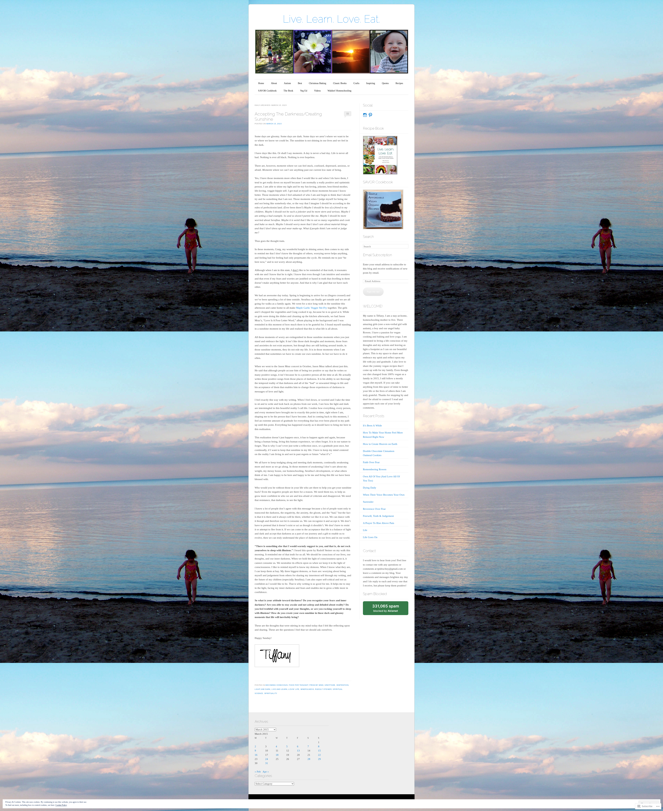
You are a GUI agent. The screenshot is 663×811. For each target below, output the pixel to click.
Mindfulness (307, 689)
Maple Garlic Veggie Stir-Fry (311, 307)
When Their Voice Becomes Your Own (384, 494)
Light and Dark (262, 689)
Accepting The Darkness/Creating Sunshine (288, 116)
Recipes (399, 83)
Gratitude (330, 685)
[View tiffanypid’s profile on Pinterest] (370, 115)
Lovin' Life (293, 689)
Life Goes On (370, 537)
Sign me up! (373, 291)
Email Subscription (377, 255)
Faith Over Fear (371, 462)
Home (261, 83)
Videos (317, 90)
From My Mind (316, 685)
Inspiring (370, 83)
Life (365, 530)
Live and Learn (279, 689)
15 (319, 750)
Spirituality (270, 693)
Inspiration (343, 685)
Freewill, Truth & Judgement (378, 516)
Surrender (368, 501)
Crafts (356, 83)
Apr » (266, 771)
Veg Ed (303, 90)
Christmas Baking (317, 83)
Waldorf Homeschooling (339, 90)
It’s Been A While (372, 425)
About (274, 83)
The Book (288, 90)
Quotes (385, 83)
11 (347, 113)
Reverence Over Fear (374, 509)
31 (266, 763)
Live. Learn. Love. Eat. (331, 19)
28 (309, 759)
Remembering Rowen (374, 469)
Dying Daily (369, 487)
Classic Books (340, 83)
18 (277, 755)
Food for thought (298, 685)
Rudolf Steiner (323, 689)
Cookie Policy (61, 805)
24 (266, 759)
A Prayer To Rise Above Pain (378, 523)
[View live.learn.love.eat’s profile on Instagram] (365, 115)
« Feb (258, 771)
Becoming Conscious (277, 685)
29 (319, 759)
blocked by (389, 609)
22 (319, 755)
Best (300, 83)
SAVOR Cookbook (267, 90)
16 (256, 755)
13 (298, 750)
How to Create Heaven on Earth (380, 444)
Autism (287, 83)
